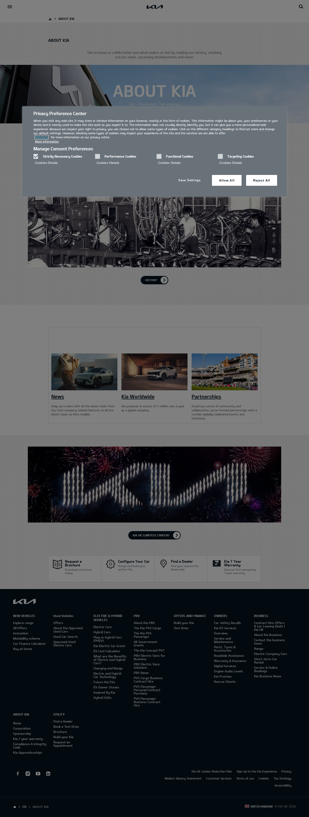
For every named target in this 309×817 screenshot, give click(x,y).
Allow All (227, 180)
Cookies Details (46, 163)
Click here (41, 137)
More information (47, 141)
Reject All (261, 180)
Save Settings (189, 180)
